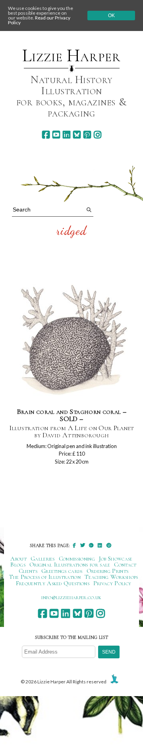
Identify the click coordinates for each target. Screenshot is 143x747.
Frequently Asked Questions (52, 583)
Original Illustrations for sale (69, 564)
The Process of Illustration (45, 576)
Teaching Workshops (111, 576)
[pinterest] (87, 134)
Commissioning (77, 558)
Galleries (43, 558)
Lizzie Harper (71, 55)
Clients (28, 570)
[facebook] (46, 134)
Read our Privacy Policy (39, 20)
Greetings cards (62, 570)
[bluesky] (77, 134)
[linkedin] (66, 134)
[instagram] (97, 134)
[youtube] (56, 134)
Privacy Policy (112, 583)
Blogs (17, 564)
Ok (111, 15)
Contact (125, 564)
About (18, 558)
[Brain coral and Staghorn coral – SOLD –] (72, 338)
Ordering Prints (108, 570)
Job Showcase (116, 558)
